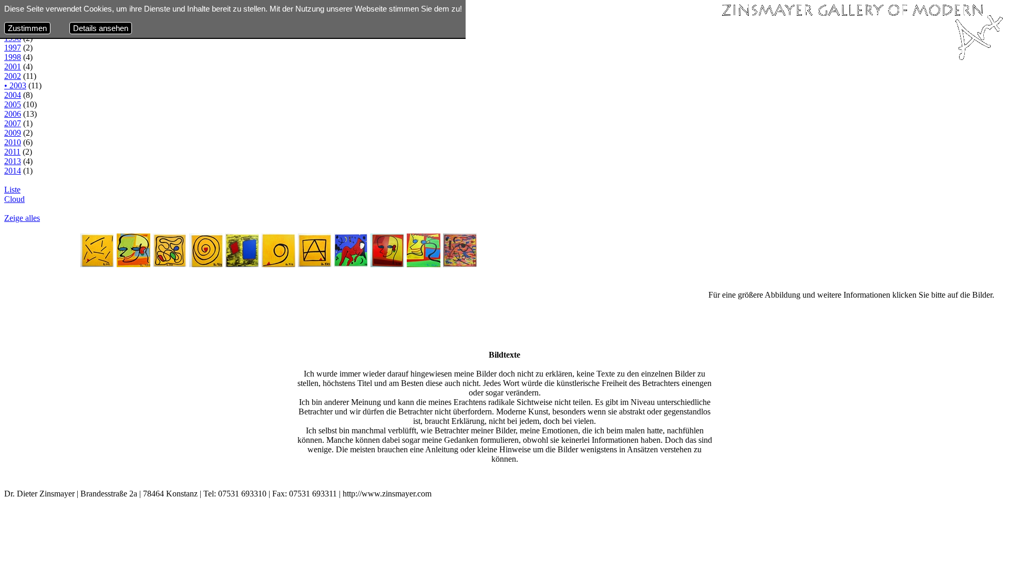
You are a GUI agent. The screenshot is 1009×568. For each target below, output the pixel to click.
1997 (12, 47)
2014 (12, 170)
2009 (12, 132)
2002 (12, 76)
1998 (12, 57)
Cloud (14, 199)
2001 (12, 66)
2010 (12, 142)
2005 (12, 104)
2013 (12, 161)
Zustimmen (27, 28)
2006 (12, 113)
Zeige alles (22, 218)
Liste (12, 189)
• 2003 (15, 85)
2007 (12, 123)
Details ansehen (100, 28)
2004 (12, 94)
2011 (12, 151)
